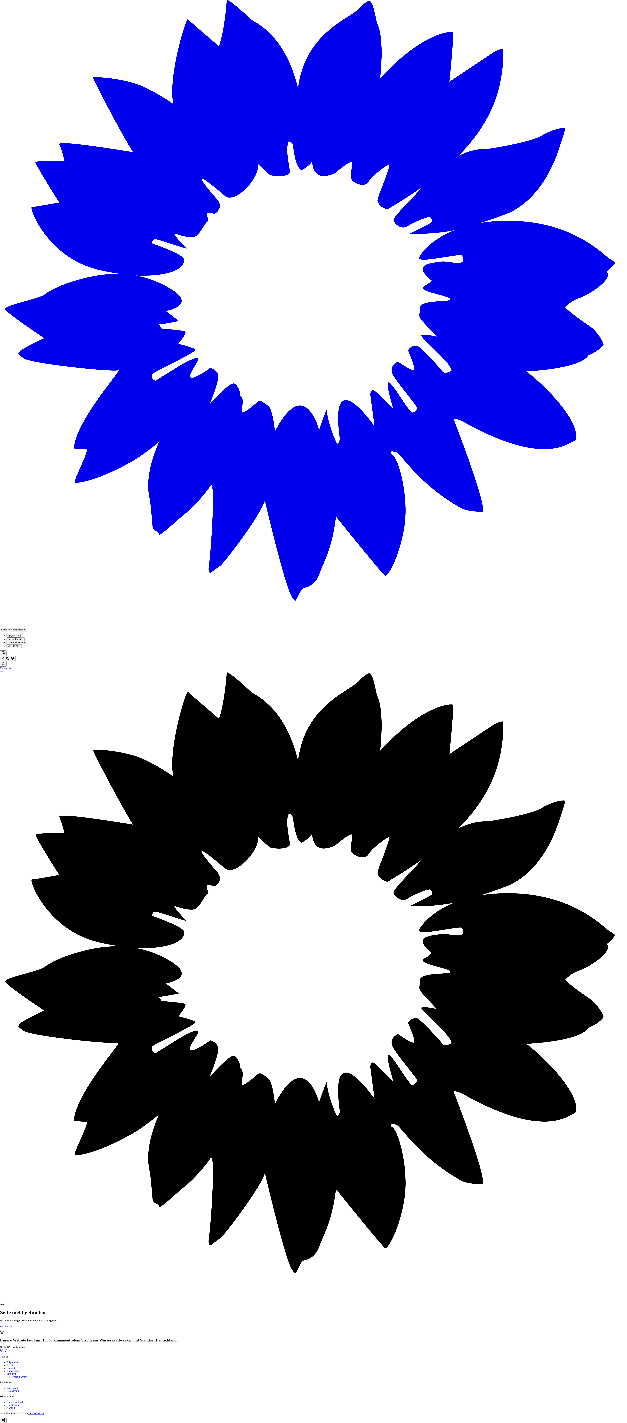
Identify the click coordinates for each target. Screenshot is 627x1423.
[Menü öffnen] (1, 671)
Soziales (11, 1365)
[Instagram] (2, 1351)
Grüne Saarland (15, 1402)
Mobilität (11, 1374)
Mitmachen (6, 668)
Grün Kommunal (16, 642)
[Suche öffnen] (3, 664)
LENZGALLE (36, 1413)
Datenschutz (13, 1391)
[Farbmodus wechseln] (8, 658)
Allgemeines (13, 1362)
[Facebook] (5, 1351)
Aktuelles (12, 636)
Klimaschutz (13, 1371)
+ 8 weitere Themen (17, 1376)
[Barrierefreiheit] (3, 653)
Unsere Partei (14, 639)
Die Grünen (13, 1405)
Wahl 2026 (13, 646)
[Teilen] (3, 1420)
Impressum (12, 1388)
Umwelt (11, 1368)
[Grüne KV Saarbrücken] (313, 626)
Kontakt (11, 1407)
